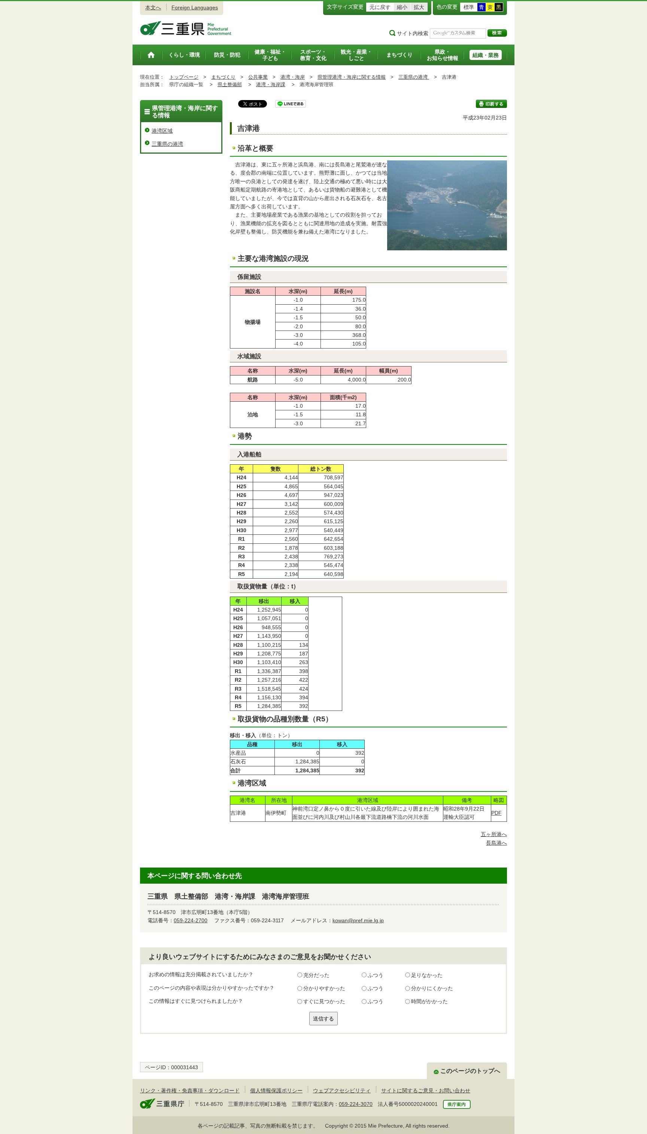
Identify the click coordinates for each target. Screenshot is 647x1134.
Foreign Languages (194, 7)
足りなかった (427, 975)
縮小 (402, 7)
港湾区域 (162, 131)
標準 (469, 7)
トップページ (183, 77)
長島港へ (496, 843)
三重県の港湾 (413, 77)
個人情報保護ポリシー (276, 1091)
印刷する (491, 104)
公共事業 (258, 77)
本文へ (153, 7)
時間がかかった (429, 1001)
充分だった (316, 975)
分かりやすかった (324, 988)
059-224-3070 (356, 1104)
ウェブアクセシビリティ (342, 1091)
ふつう (375, 975)
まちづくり (223, 77)
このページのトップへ (470, 1071)
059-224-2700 (190, 920)
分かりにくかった (432, 988)
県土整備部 (230, 84)
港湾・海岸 (292, 77)
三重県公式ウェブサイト (186, 28)
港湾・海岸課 (270, 84)
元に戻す (380, 7)
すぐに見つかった (324, 1001)
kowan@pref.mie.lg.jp (358, 920)
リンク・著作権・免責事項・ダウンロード (190, 1091)
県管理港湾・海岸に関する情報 (352, 77)
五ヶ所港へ (494, 834)
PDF (496, 813)
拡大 (419, 7)
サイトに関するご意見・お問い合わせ (425, 1091)
